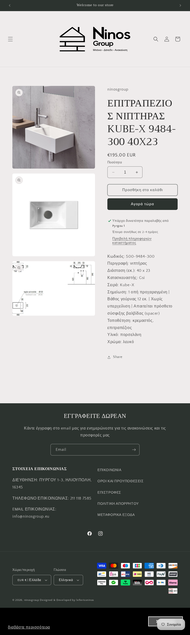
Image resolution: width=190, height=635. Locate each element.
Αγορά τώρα (142, 204)
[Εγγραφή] (133, 450)
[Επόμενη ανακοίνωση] (180, 5)
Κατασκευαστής (122, 278)
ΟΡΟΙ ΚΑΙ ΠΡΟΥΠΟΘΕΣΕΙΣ (120, 481)
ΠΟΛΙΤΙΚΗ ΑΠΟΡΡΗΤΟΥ (118, 504)
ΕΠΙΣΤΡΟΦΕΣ (109, 493)
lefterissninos (85, 600)
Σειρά (112, 285)
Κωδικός (115, 256)
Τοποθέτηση (118, 320)
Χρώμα (114, 342)
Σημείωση (116, 292)
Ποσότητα (114, 162)
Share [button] (117, 357)
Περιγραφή (117, 263)
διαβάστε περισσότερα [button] (29, 627)
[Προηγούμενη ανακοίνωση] (9, 5)
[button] (10, 39)
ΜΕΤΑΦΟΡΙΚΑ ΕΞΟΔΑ (116, 515)
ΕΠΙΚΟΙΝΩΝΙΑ (109, 470)
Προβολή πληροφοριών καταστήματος (131, 241)
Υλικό (112, 334)
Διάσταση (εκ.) (120, 270)
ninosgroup (31, 600)
